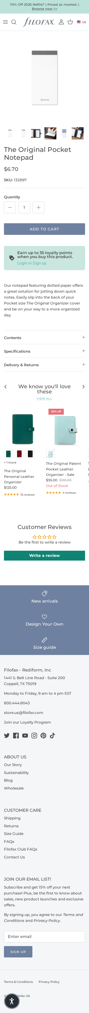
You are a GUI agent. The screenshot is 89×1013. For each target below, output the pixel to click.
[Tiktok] (52, 735)
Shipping (12, 818)
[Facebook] (16, 735)
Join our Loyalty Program (27, 722)
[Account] (61, 22)
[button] (12, 1001)
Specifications (17, 351)
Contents (12, 337)
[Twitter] (7, 735)
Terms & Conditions (18, 982)
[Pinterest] (43, 735)
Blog (8, 780)
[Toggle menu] (5, 22)
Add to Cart (44, 229)
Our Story (13, 764)
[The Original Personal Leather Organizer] (23, 426)
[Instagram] (34, 735)
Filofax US (22, 996)
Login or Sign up (31, 263)
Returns (11, 826)
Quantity (12, 197)
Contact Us (14, 857)
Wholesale (14, 788)
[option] (44, 77)
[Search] (16, 22)
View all (44, 398)
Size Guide (13, 833)
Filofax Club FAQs (20, 849)
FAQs (9, 841)
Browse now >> (44, 9)
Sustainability (16, 772)
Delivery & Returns (21, 365)
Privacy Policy (49, 982)
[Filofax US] (39, 22)
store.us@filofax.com (23, 712)
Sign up (18, 952)
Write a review (44, 555)
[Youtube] (25, 735)
